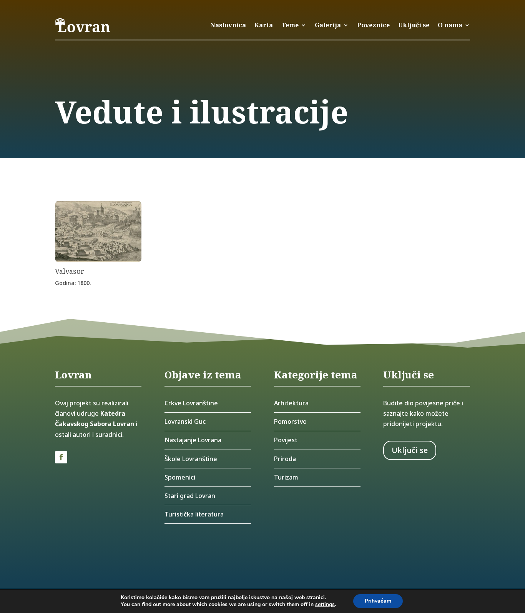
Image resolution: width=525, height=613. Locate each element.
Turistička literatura (194, 514)
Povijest (285, 440)
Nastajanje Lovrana (192, 440)
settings (325, 604)
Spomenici (179, 477)
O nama (450, 25)
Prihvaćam (378, 601)
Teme (290, 25)
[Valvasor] (98, 260)
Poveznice (373, 25)
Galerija (328, 25)
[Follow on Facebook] (61, 457)
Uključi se (413, 25)
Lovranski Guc (185, 421)
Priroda (285, 459)
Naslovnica (228, 25)
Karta (263, 25)
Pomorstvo (290, 421)
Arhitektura (291, 403)
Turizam (286, 477)
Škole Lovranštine (190, 459)
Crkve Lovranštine (191, 403)
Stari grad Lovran (189, 495)
